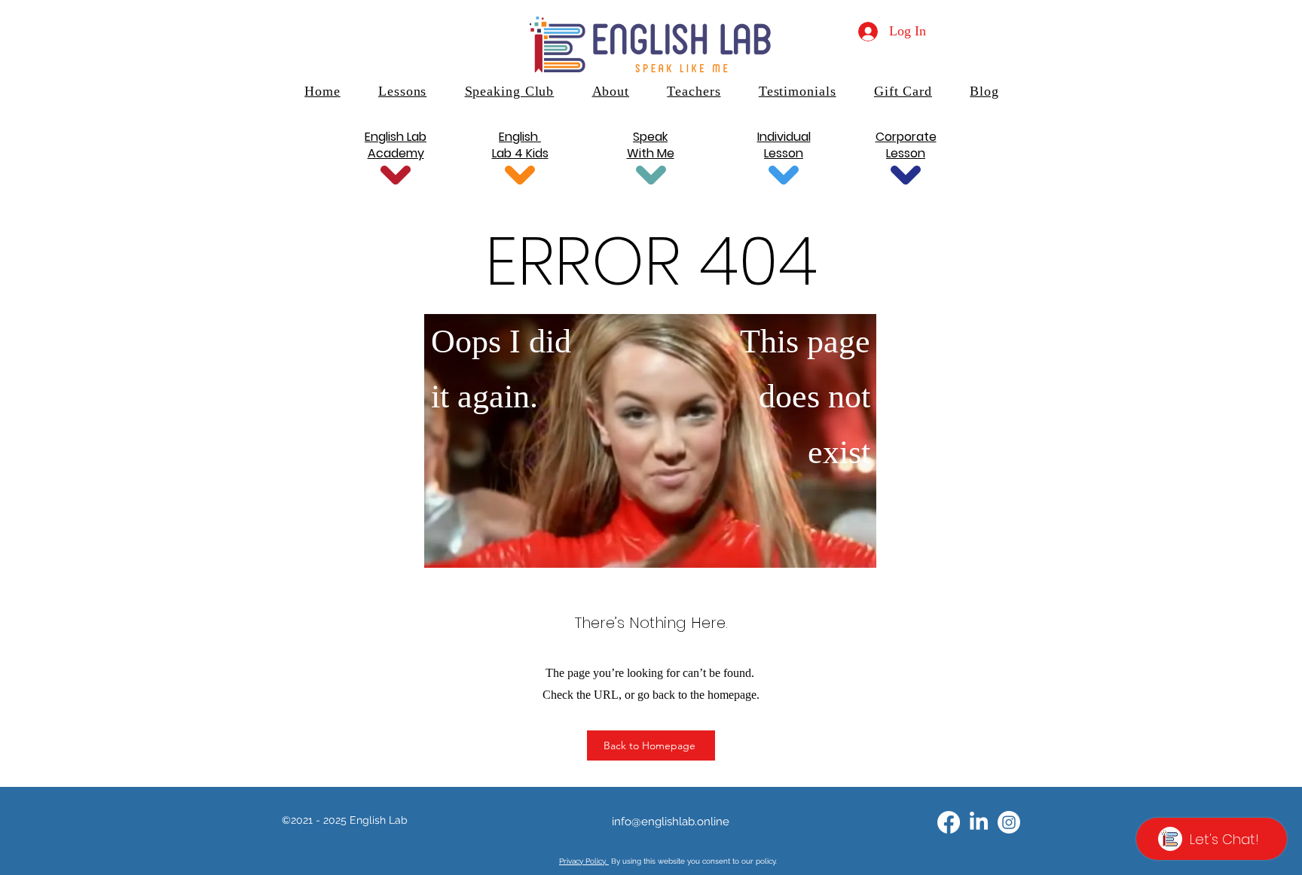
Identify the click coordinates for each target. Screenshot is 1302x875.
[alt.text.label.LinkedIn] (978, 822)
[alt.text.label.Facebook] (948, 822)
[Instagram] (1009, 822)
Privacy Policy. (584, 861)
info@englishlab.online (670, 821)
